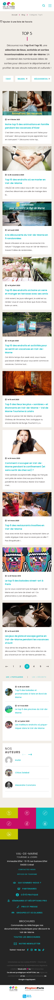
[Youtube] (36, 949)
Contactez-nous (27, 869)
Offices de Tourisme (27, 874)
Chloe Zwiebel (22, 772)
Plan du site (25, 965)
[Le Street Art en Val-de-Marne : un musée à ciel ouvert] (9, 813)
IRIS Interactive (37, 969)
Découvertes (42, 79)
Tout (8, 79)
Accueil (14, 15)
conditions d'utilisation (34, 976)
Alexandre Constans (25, 785)
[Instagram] (32, 949)
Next (30, 754)
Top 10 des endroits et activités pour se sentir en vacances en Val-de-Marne (26, 349)
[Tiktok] (43, 949)
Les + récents (39, 677)
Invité (18, 760)
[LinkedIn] (39, 949)
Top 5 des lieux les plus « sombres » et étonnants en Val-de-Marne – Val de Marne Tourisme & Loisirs (26, 408)
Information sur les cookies (19, 962)
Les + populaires (14, 677)
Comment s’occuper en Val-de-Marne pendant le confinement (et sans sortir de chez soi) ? (25, 466)
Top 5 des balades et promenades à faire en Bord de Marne (31, 694)
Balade (23, 79)
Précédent (6, 666)
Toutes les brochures (27, 937)
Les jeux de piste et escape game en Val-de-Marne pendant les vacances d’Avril (27, 639)
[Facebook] (28, 949)
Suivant (47, 666)
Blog (23, 15)
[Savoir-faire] (9, 834)
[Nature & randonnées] (9, 823)
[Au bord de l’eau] (45, 813)
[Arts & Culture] (27, 813)
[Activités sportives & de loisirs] (27, 823)
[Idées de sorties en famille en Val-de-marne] (45, 823)
